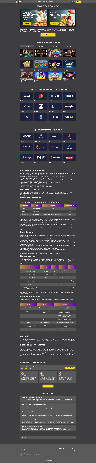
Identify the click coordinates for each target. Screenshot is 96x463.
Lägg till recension (69, 367)
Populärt (26, 46)
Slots (68, 46)
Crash (54, 46)
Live (40, 46)
